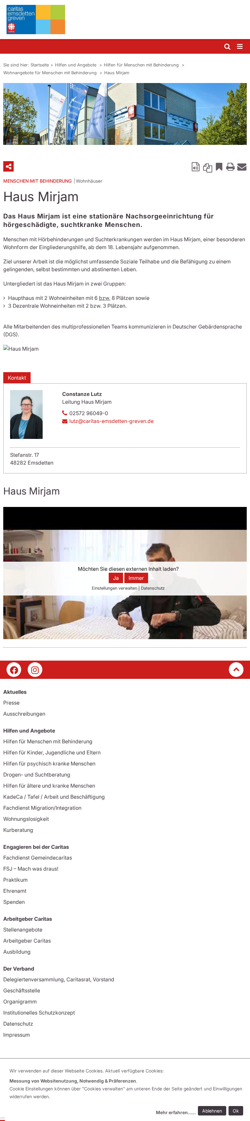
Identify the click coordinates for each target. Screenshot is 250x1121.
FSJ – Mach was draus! (30, 868)
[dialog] (127, 1092)
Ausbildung (17, 951)
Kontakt (17, 377)
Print (230, 166)
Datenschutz (18, 1023)
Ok (236, 1111)
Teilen (8, 166)
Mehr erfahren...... (176, 1112)
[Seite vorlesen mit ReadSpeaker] (196, 166)
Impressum (16, 1034)
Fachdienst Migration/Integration (42, 808)
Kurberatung (18, 830)
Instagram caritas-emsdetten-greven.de (35, 669)
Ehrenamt (14, 891)
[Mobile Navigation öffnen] (240, 46)
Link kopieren (208, 166)
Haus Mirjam (116, 72)
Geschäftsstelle (21, 990)
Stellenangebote (22, 929)
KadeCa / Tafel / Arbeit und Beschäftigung (54, 796)
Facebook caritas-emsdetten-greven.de (14, 669)
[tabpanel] (125, 114)
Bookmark (219, 166)
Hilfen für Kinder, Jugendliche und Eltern (52, 752)
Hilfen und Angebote (76, 64)
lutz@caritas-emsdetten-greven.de (111, 421)
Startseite (40, 64)
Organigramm (20, 1001)
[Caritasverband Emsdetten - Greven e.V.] (125, 19)
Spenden (14, 902)
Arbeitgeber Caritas (27, 940)
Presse (11, 702)
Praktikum (15, 879)
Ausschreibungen (24, 713)
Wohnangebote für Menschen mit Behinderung (50, 72)
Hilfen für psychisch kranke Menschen (49, 763)
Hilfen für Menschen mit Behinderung (142, 64)
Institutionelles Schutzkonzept (39, 1012)
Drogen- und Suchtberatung (36, 774)
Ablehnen (212, 1111)
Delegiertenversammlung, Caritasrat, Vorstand (58, 979)
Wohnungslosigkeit (26, 819)
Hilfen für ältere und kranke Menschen (49, 785)
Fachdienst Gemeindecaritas (37, 857)
